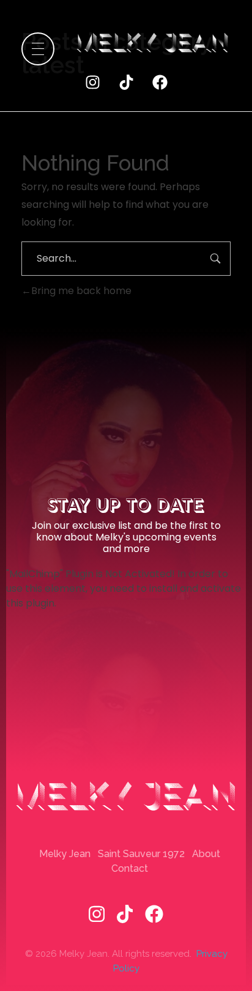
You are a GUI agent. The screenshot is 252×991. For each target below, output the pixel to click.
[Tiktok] (126, 82)
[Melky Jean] (152, 43)
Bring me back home (81, 291)
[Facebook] (159, 82)
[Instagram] (92, 82)
